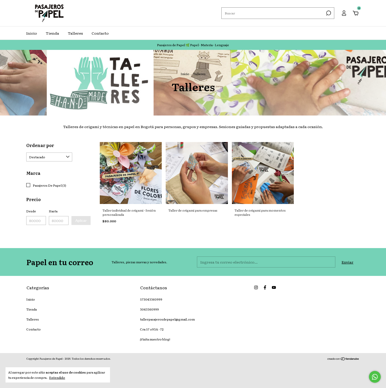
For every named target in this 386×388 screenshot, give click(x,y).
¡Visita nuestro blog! (155, 339)
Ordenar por (40, 145)
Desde (31, 211)
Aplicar (81, 220)
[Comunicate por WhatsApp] (375, 377)
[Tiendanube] (343, 359)
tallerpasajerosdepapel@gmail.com (167, 319)
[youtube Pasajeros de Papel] (274, 287)
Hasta (53, 211)
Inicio (31, 33)
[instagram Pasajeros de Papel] (256, 287)
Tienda (52, 33)
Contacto (100, 33)
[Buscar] (328, 13)
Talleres (75, 33)
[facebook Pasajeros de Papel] (265, 287)
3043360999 (149, 309)
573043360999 (151, 299)
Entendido (57, 377)
